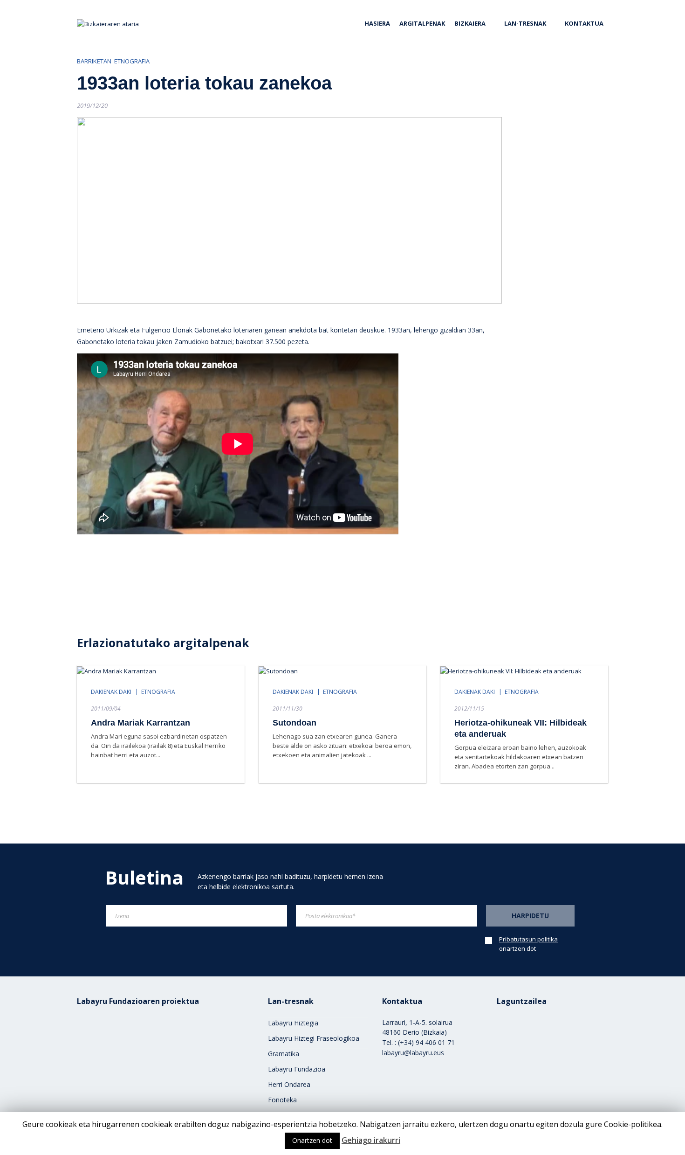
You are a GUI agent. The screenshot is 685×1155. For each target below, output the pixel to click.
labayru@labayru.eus (413, 1052)
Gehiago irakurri (371, 1140)
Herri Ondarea (289, 1084)
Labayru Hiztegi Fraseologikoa (313, 1038)
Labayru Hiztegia (293, 1022)
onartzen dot (528, 944)
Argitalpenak (422, 23)
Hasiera (377, 23)
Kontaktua (584, 23)
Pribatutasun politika (528, 939)
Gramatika (283, 1053)
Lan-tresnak (525, 23)
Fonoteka (282, 1099)
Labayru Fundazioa (296, 1069)
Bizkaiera (470, 23)
